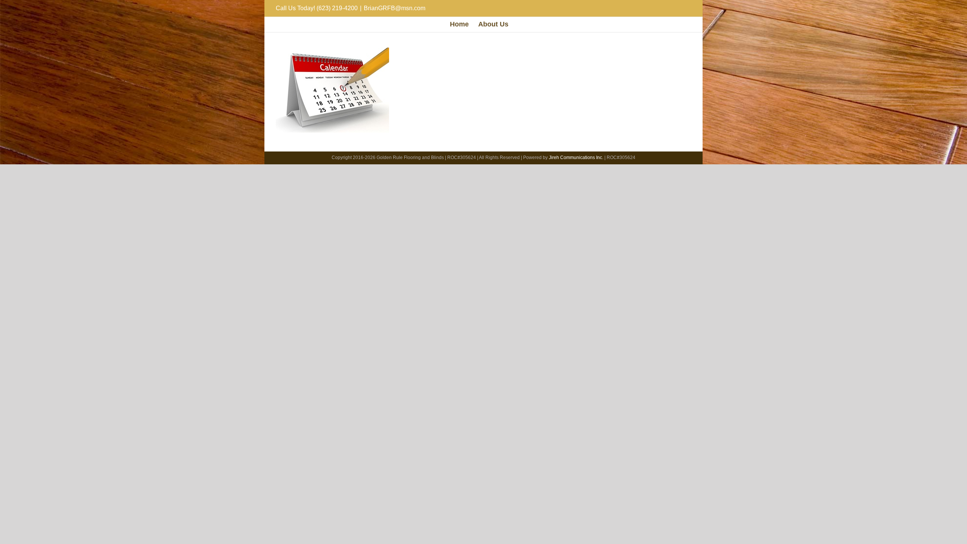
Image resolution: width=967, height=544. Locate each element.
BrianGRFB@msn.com (394, 8)
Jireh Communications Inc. (576, 157)
